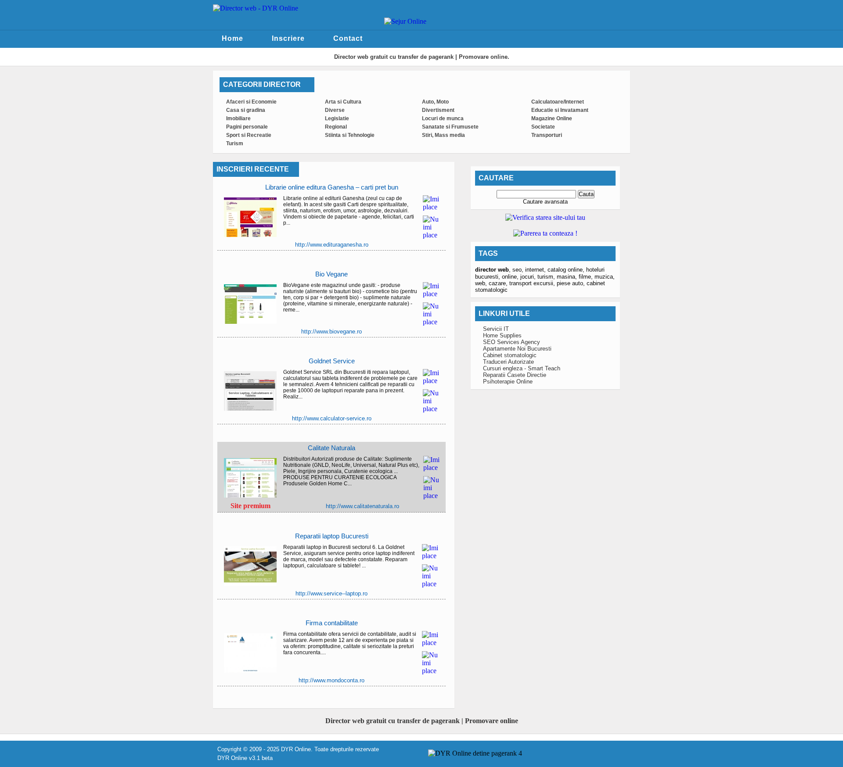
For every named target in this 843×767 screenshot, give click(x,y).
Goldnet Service (332, 361)
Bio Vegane (331, 274)
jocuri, (528, 276)
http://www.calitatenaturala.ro (362, 506)
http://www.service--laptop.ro (331, 593)
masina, (568, 276)
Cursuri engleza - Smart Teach (521, 368)
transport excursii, (533, 283)
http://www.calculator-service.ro (331, 418)
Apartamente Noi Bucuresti (517, 348)
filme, (586, 276)
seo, (518, 269)
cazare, (499, 283)
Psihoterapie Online (508, 381)
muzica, (604, 276)
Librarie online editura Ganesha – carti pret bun (331, 187)
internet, (536, 269)
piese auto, (572, 283)
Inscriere (288, 38)
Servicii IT (496, 329)
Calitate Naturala (331, 448)
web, (482, 283)
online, (511, 276)
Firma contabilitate (332, 623)
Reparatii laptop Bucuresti (331, 536)
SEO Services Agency (511, 342)
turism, (547, 276)
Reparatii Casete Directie (514, 375)
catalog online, (567, 269)
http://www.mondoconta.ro (331, 680)
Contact (348, 38)
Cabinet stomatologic (510, 355)
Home (232, 38)
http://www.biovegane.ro (331, 331)
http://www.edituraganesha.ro (331, 244)
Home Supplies (502, 335)
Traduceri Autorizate (508, 361)
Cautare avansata (545, 201)
